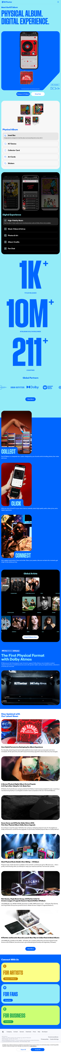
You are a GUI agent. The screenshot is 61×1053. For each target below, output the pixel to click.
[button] (30, 136)
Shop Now (8, 1000)
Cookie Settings (33, 1046)
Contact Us (8, 1021)
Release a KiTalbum (10, 979)
